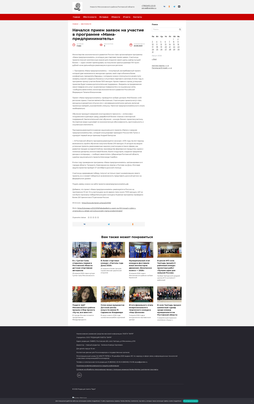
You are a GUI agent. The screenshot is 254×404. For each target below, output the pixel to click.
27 (166, 49)
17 (152, 47)
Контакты (137, 17)
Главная (76, 17)
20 (166, 47)
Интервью (103, 17)
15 (174, 44)
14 (170, 44)
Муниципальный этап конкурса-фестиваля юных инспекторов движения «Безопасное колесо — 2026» (140, 265)
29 (174, 49)
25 (157, 49)
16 (178, 44)
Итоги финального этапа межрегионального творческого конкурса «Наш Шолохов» (141, 308)
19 (161, 47)
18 (157, 47)
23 (178, 47)
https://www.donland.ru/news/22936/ (96, 203)
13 (165, 44)
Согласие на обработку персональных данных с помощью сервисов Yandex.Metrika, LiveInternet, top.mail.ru (117, 369)
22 (174, 47)
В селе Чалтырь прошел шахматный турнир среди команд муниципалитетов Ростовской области (169, 310)
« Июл (154, 59)
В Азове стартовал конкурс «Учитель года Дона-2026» (112, 263)
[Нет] (252, 401)
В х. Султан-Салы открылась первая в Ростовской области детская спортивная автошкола (82, 265)
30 (179, 49)
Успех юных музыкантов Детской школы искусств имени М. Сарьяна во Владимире (112, 308)
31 (152, 52)
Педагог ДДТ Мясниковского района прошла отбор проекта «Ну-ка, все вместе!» (83, 308)
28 (170, 49)
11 (156, 44)
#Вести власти (89, 17)
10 (153, 44)
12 (161, 44)
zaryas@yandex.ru (149, 8)
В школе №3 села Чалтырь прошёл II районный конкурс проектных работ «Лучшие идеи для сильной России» (166, 267)
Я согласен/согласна (191, 401)
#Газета (126, 17)
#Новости (115, 17)
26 (161, 49)
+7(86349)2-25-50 (149, 6)
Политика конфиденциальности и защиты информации (97, 366)
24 (153, 49)
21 (170, 47)
